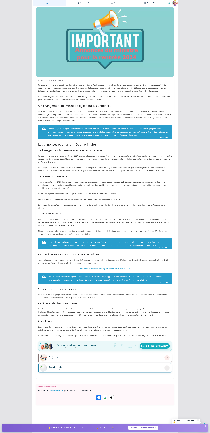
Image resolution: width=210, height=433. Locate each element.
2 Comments (59, 80)
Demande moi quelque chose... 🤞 (184, 421)
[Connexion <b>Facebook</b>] (98, 397)
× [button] (198, 420)
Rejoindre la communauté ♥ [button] (154, 346)
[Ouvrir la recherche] (169, 3)
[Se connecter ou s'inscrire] (174, 3)
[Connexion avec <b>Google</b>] (105, 397)
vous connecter (56, 390)
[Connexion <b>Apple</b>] (111, 397)
